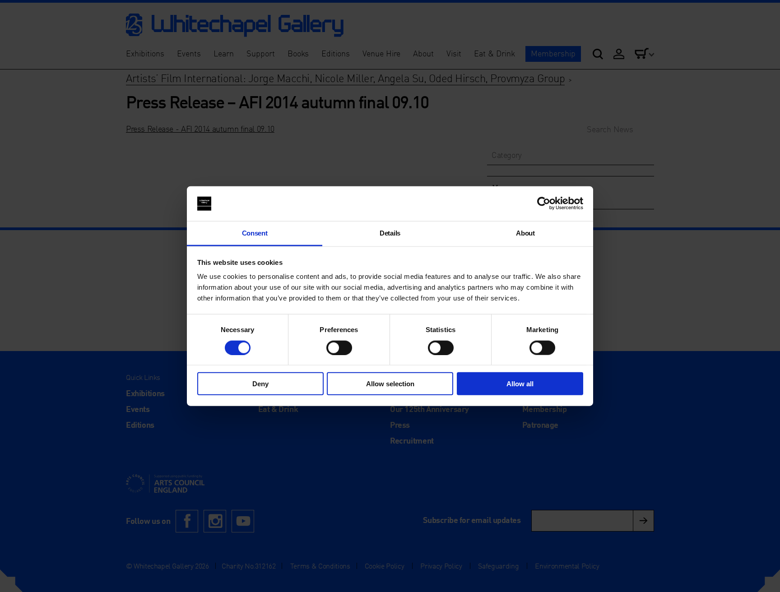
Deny (260, 384)
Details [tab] (390, 233)
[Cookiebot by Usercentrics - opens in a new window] (543, 203)
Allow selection (390, 384)
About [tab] (525, 233)
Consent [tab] (255, 233)
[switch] (339, 347)
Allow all (520, 384)
